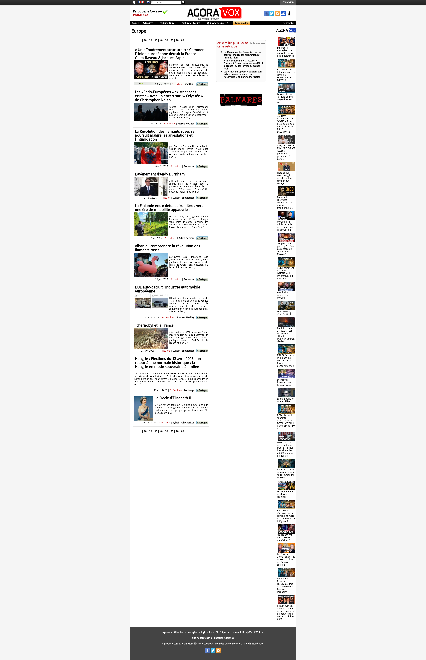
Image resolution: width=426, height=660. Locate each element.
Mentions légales (192, 643)
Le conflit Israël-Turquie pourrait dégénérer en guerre (285, 98)
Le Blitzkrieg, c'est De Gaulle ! (285, 313)
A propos (166, 643)
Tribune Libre (167, 23)
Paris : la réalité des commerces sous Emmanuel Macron (285, 473)
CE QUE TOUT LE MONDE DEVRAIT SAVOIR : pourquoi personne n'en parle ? (286, 152)
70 (177, 40)
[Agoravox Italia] (142, 2)
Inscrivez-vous (140, 15)
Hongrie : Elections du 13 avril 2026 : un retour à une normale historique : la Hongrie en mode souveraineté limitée (168, 363)
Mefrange (189, 390)
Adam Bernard (186, 238)
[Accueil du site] (214, 20)
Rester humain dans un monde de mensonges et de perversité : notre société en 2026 (286, 612)
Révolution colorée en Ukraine (282, 295)
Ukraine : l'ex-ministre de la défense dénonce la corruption (286, 225)
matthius (189, 84)
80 (182, 40)
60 (172, 40)
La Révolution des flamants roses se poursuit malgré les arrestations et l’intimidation (165, 135)
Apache (226, 632)
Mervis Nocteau (186, 123)
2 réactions (169, 123)
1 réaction (164, 197)
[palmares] (241, 106)
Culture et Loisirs (191, 23)
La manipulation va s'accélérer (285, 400)
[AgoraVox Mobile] (288, 15)
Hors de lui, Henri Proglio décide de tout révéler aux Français (284, 178)
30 (156, 40)
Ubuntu (235, 632)
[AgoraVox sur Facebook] (266, 15)
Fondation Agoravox (223, 638)
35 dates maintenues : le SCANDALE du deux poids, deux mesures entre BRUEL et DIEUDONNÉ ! (286, 124)
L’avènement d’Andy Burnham (160, 174)
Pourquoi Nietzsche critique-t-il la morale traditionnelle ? (285, 202)
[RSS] (277, 15)
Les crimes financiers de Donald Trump (284, 382)
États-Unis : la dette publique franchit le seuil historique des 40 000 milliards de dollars (285, 449)
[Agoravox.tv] (286, 32)
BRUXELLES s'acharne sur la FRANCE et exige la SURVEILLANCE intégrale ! (286, 516)
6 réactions (176, 390)
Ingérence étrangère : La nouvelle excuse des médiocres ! (285, 51)
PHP (242, 632)
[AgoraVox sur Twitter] (271, 15)
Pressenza (189, 166)
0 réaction (177, 84)
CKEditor (258, 632)
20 (150, 40)
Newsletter (288, 23)
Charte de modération (252, 643)
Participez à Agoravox (147, 11)
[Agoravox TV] (147, 2)
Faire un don (241, 23)
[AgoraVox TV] (283, 15)
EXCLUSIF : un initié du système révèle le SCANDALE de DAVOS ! (286, 75)
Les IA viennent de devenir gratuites (285, 494)
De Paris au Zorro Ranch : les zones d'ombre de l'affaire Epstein (286, 559)
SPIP (218, 632)
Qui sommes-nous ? (217, 23)
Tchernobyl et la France (154, 325)
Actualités (148, 23)
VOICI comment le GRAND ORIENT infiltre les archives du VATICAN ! (285, 273)
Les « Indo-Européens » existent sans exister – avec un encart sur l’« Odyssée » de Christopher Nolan (169, 96)
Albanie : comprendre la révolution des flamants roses (167, 248)
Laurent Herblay (185, 317)
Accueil (135, 23)
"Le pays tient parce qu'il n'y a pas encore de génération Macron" (285, 249)
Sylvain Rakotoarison (183, 197)
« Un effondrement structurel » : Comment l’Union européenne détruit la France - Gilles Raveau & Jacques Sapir (170, 54)
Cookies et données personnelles (221, 643)
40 (161, 40)
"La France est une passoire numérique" (284, 538)
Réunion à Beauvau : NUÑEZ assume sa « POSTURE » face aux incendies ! (285, 585)
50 (166, 40)
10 (145, 40)
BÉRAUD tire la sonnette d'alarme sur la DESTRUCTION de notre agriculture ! (286, 422)
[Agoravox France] (139, 2)
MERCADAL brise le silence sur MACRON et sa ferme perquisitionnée (286, 360)
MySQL (249, 632)
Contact (177, 643)
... (187, 40)
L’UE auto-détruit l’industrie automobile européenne (167, 289)
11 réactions (163, 350)
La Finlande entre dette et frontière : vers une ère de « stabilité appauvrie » (169, 208)
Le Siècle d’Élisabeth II (173, 398)
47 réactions (168, 317)
